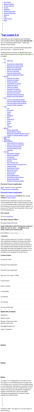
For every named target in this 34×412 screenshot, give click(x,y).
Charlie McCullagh (11, 196)
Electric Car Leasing (6, 356)
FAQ (5, 17)
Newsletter (7, 9)
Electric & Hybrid (5, 286)
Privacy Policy (4, 341)
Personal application (9, 11)
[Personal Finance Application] (10, 189)
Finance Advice (11, 197)
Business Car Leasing (6, 357)
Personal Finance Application (11, 192)
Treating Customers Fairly (7, 338)
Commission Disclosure (6, 332)
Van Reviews (4, 302)
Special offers (4, 348)
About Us (6, 15)
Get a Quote (7, 2)
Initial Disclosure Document (7, 334)
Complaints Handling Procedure (9, 339)
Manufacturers (4, 350)
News (5, 20)
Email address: (5, 233)
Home (2, 187)
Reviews (3, 372)
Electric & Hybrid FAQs (6, 368)
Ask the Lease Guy (9, 6)
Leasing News (5, 291)
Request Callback (9, 4)
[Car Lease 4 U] (10, 34)
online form (10, 216)
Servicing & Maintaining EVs (8, 366)
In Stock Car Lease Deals (7, 359)
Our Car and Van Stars (7, 307)
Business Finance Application (9, 265)
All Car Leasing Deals (6, 352)
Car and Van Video (6, 259)
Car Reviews (4, 297)
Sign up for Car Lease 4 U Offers (10, 275)
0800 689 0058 (12, 315)
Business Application (10, 13)
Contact (6, 8)
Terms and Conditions (6, 336)
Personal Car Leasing (6, 354)
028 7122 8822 (14, 318)
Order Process (8, 19)
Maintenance (4, 370)
